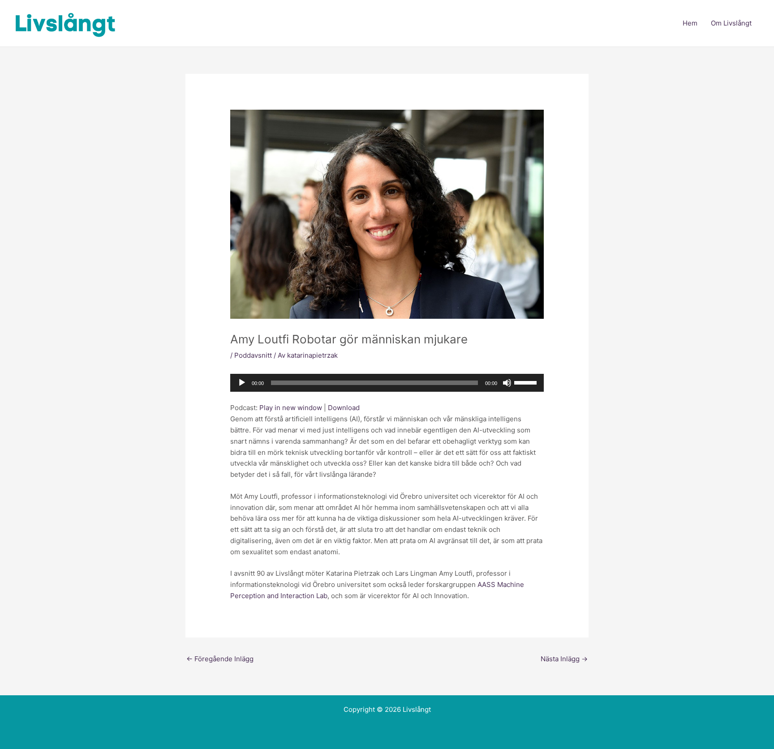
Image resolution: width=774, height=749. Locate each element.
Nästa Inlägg (564, 659)
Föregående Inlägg (220, 659)
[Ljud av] (507, 382)
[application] (387, 383)
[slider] (526, 382)
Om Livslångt (731, 23)
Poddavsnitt (253, 355)
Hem (690, 23)
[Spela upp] (241, 382)
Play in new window (290, 407)
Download (344, 407)
